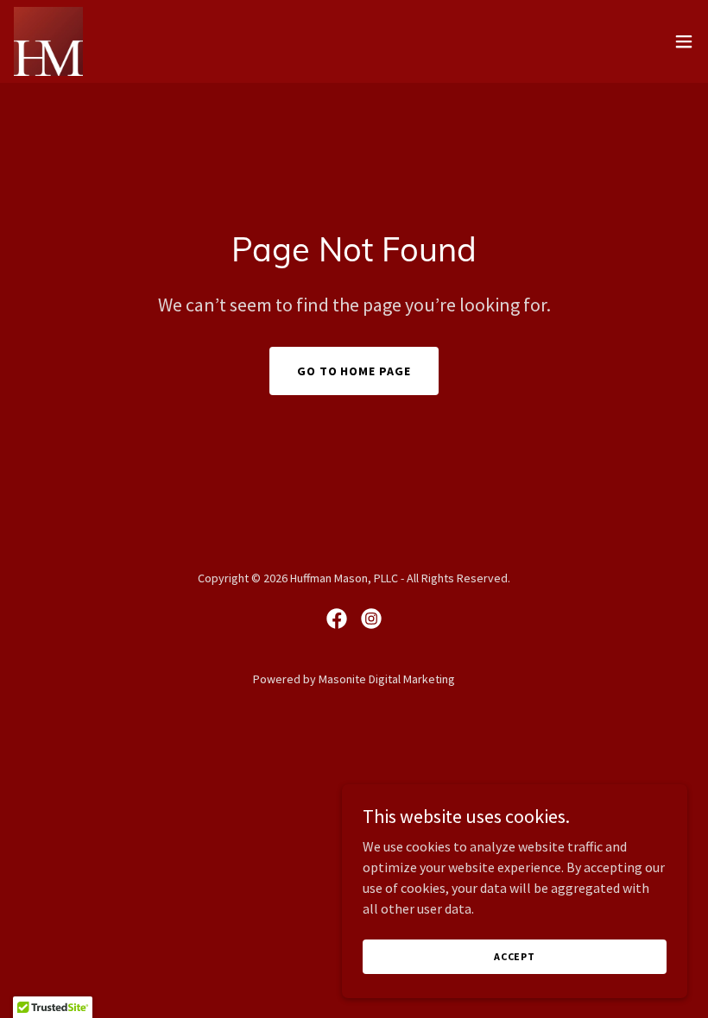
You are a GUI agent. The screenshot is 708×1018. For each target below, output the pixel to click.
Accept (514, 956)
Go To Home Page (354, 371)
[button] (684, 41)
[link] (48, 41)
